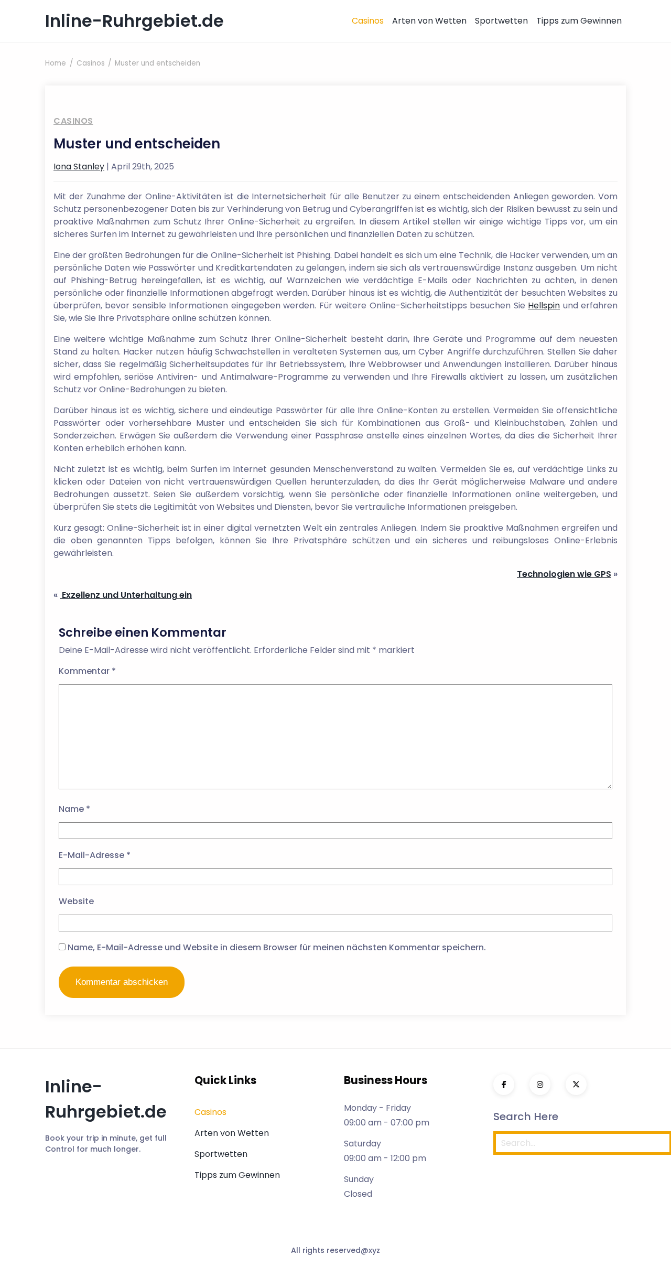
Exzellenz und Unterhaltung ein (126, 595)
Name (74, 809)
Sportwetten (501, 21)
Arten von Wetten (429, 21)
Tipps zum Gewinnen (579, 21)
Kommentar (87, 671)
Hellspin (544, 305)
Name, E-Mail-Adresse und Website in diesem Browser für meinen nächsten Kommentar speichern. (277, 947)
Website (76, 901)
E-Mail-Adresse (95, 855)
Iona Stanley (78, 166)
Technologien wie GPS (564, 574)
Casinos (368, 21)
